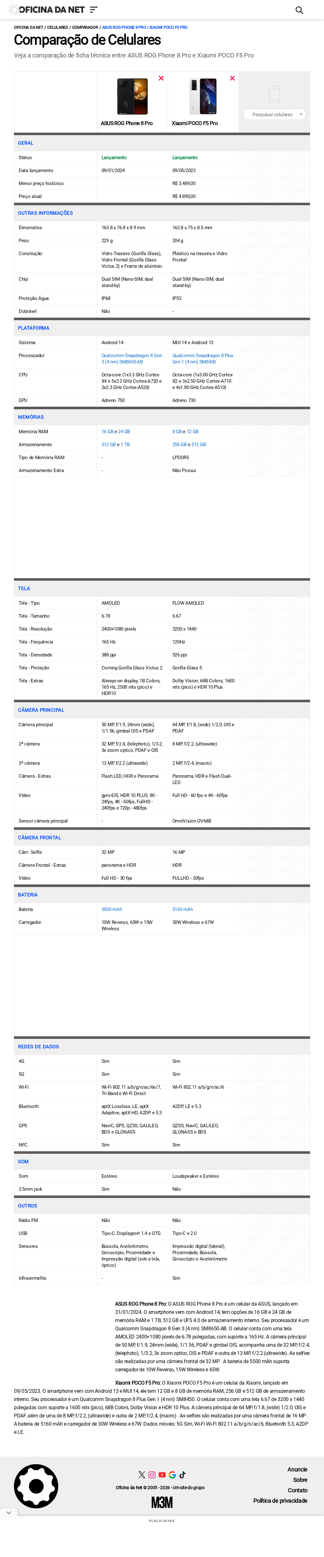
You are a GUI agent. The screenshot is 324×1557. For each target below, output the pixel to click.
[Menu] (188, 10)
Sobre (300, 1479)
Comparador (85, 27)
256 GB (179, 444)
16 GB (108, 431)
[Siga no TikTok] (182, 1475)
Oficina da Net (28, 27)
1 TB (125, 444)
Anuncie (298, 1469)
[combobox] (274, 114)
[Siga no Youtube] (162, 1475)
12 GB (193, 431)
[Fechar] (161, 78)
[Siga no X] (142, 1475)
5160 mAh (182, 909)
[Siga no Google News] (172, 1475)
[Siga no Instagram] (152, 1475)
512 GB (109, 444)
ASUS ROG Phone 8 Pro (127, 123)
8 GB (177, 431)
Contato (298, 1490)
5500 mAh (112, 909)
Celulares (57, 27)
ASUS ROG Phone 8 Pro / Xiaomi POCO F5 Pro (145, 27)
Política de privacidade (280, 1500)
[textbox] (274, 114)
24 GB (124, 431)
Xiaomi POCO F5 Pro (195, 123)
